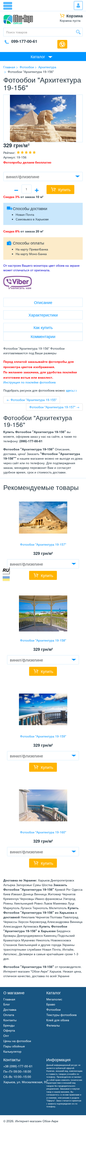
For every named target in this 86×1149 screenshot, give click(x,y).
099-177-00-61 (24, 41)
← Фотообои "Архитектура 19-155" (32, 399)
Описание (43, 302)
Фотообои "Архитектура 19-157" (43, 544)
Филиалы (53, 1025)
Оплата (8, 1014)
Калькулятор (12, 1051)
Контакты (10, 1020)
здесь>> (71, 390)
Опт (6, 1035)
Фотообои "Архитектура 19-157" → (54, 407)
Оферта (9, 1030)
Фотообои (53, 1009)
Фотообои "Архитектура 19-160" (43, 832)
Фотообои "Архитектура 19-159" (43, 736)
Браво (50, 1004)
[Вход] (78, 5)
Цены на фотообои (17, 1041)
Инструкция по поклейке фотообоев (29, 382)
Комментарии (43, 336)
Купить (64, 189)
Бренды (9, 1025)
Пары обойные (14, 1046)
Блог (6, 1004)
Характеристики (43, 315)
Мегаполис (54, 999)
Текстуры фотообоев (61, 1014)
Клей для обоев (57, 1020)
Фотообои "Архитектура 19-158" (43, 640)
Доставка (9, 1009)
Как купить (43, 327)
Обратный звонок (62, 44)
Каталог (38, 56)
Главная (9, 999)
